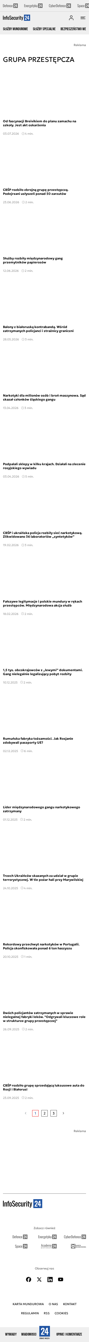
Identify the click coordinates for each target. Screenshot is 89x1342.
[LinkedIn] (49, 1279)
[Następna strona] (63, 1113)
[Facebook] (28, 1279)
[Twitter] (39, 1279)
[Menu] (83, 18)
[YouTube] (60, 1279)
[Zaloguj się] (71, 18)
